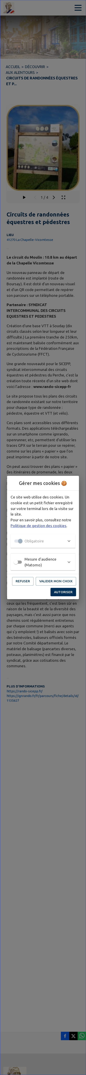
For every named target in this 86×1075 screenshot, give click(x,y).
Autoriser (63, 592)
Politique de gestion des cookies (38, 526)
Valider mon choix (56, 581)
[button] (43, 541)
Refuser (23, 581)
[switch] (16, 562)
